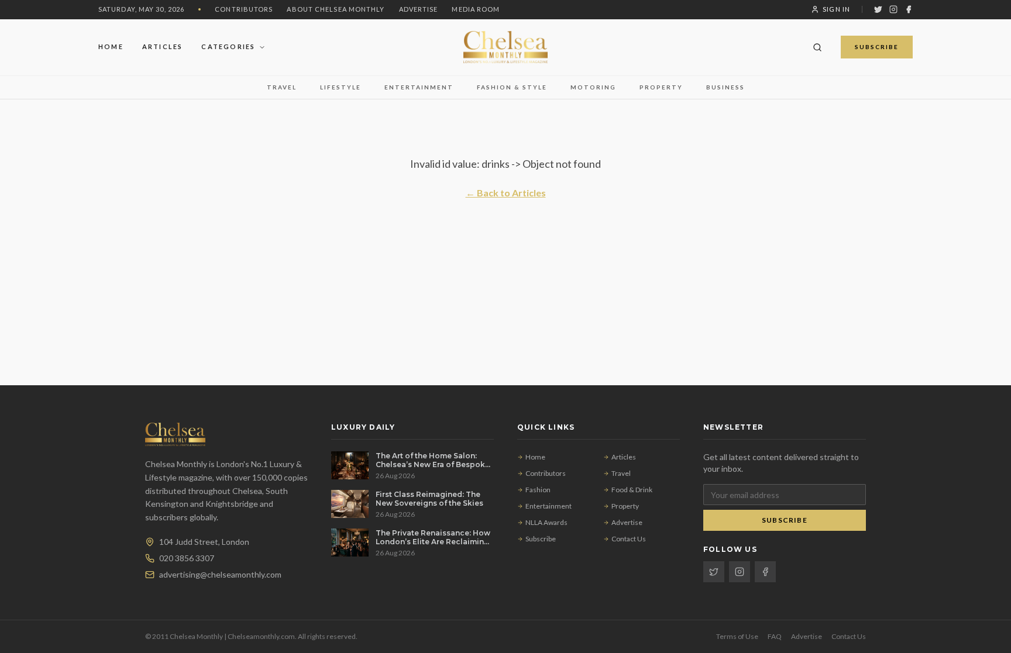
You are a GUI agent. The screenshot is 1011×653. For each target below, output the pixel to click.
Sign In (836, 9)
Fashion (538, 489)
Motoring (593, 87)
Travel (282, 87)
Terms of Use (737, 636)
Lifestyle (340, 87)
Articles (162, 46)
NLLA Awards (546, 522)
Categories (228, 46)
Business (725, 87)
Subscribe (877, 46)
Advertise (418, 9)
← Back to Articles (506, 192)
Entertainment (418, 87)
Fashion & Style (512, 87)
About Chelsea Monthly (335, 9)
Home (110, 46)
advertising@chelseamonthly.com (220, 574)
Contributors (244, 9)
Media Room (476, 9)
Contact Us (628, 538)
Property (661, 87)
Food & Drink (631, 489)
